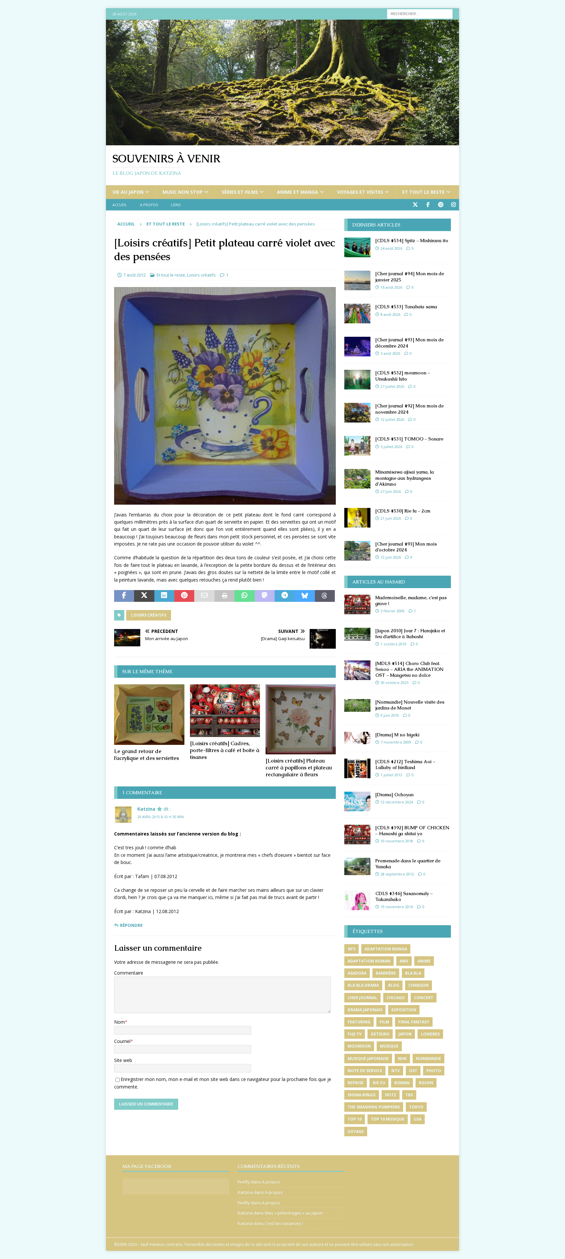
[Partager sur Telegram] (285, 596)
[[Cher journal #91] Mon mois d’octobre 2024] (357, 551)
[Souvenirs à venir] (282, 141)
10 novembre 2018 (397, 840)
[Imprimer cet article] (224, 596)
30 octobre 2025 (394, 682)
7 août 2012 (134, 275)
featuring (359, 1022)
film (384, 1022)
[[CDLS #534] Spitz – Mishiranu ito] (357, 247)
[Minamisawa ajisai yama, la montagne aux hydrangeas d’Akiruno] (357, 479)
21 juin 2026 (391, 518)
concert (423, 997)
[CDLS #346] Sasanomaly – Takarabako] (357, 900)
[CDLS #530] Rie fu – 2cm (402, 511)
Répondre (131, 925)
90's (351, 949)
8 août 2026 (390, 314)
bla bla (413, 973)
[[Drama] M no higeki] (357, 738)
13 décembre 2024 (397, 802)
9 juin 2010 (390, 715)
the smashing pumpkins (374, 1107)
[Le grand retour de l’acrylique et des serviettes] (149, 714)
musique (389, 1046)
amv (404, 961)
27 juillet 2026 (392, 386)
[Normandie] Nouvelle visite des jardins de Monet (409, 705)
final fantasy (413, 1022)
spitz (390, 1095)
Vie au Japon (128, 192)
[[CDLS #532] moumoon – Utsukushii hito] (357, 379)
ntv (395, 1070)
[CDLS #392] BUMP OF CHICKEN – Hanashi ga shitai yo (412, 830)
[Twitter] (415, 204)
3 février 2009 (392, 610)
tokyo (416, 1107)
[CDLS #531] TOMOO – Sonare (409, 439)
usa (417, 1119)
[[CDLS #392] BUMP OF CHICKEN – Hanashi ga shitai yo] (357, 834)
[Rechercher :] (420, 13)
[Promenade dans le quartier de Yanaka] (357, 866)
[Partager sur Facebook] (124, 596)
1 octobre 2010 (393, 643)
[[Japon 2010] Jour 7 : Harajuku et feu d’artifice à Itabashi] (357, 634)
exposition (403, 1010)
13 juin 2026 (391, 557)
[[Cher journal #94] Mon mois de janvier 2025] (357, 280)
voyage (356, 1131)
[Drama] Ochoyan (394, 795)
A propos (149, 204)
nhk (402, 1058)
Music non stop (183, 192)
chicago (395, 997)
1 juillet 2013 (391, 774)
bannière (386, 973)
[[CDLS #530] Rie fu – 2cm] (357, 518)
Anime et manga (297, 192)
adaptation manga (386, 949)
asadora (357, 973)
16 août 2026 (391, 287)
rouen (426, 1083)
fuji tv (355, 1034)
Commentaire (128, 973)
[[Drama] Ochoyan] (357, 801)
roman (402, 1083)
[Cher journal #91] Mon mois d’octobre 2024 (406, 547)
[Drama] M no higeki (397, 735)
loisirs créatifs (148, 615)
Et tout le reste (423, 192)
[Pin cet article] (184, 596)
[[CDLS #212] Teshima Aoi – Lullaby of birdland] (357, 768)
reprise (356, 1083)
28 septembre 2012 (397, 874)
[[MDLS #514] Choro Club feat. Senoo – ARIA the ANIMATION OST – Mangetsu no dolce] (357, 670)
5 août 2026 (390, 353)
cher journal (362, 997)
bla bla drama (363, 985)
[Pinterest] (440, 204)
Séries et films (240, 192)
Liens (175, 204)
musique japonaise (368, 1058)
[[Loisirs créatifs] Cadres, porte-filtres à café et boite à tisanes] (225, 710)
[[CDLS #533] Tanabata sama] (357, 313)
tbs (409, 1095)
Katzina (146, 809)
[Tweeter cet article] (144, 596)
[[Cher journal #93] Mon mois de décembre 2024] (357, 346)
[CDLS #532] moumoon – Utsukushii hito (402, 376)
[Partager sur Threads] (325, 596)
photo (433, 1070)
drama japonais (365, 1010)
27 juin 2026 (391, 491)
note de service (365, 1070)
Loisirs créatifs (201, 275)
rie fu (379, 1083)
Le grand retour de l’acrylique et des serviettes (146, 755)
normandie (428, 1058)
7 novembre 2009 (396, 742)
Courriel (122, 1041)
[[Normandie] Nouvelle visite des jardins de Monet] (357, 705)
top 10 (355, 1119)
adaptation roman (369, 961)
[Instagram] (453, 204)
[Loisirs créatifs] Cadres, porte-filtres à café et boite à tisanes (224, 750)
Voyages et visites (360, 192)
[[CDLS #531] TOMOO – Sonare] (357, 446)
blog (393, 985)
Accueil (119, 204)
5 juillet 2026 (391, 446)
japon (405, 1034)
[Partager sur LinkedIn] (164, 596)
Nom (119, 1022)
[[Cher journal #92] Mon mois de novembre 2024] (357, 413)
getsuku (380, 1034)
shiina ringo (362, 1095)
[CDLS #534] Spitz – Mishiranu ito (411, 240)
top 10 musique (387, 1119)
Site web (123, 1060)
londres (430, 1034)
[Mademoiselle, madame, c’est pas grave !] (357, 604)
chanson (418, 985)
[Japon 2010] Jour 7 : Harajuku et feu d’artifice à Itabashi (410, 633)
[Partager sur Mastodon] (265, 596)
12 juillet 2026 (392, 419)
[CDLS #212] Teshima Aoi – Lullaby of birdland (405, 764)
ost (413, 1070)
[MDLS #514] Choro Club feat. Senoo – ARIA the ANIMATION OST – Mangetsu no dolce (409, 669)
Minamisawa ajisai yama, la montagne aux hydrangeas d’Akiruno (404, 478)
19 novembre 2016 (397, 906)
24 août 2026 (391, 248)
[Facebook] (428, 204)
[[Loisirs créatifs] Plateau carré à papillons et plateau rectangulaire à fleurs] (300, 719)
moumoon (359, 1046)
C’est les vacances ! (284, 1223)
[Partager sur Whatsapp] (244, 596)
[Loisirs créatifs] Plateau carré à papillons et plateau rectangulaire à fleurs (298, 767)
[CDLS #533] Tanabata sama (406, 307)
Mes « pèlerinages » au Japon (294, 1213)
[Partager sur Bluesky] (305, 596)
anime (424, 961)
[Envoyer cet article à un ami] (204, 596)
